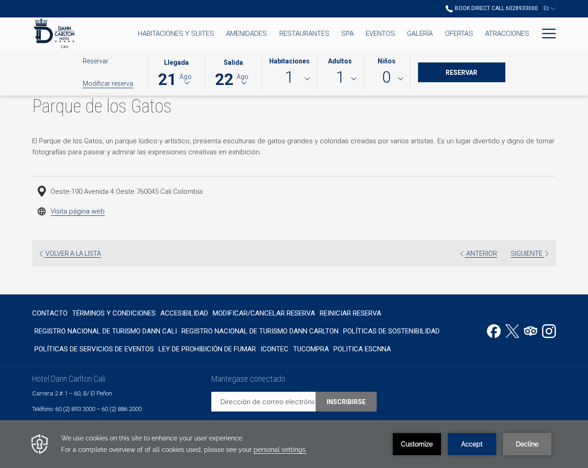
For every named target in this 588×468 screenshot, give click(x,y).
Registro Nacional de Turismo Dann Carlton (260, 331)
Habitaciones (289, 61)
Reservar (475, 72)
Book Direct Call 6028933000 (495, 8)
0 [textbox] (386, 77)
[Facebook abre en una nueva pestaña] (494, 330)
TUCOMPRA (311, 349)
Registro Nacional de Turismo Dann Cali (105, 331)
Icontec (274, 349)
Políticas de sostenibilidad (391, 331)
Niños (387, 61)
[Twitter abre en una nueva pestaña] (512, 330)
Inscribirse (346, 402)
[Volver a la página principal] (54, 33)
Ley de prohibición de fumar (207, 349)
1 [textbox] (289, 77)
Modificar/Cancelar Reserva (264, 313)
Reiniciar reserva (350, 313)
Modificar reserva (108, 83)
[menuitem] (51, 313)
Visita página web (78, 211)
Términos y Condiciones (114, 313)
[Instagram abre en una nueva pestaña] (549, 330)
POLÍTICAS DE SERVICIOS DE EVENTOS (94, 349)
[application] (294, 444)
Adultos (340, 61)
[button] (176, 72)
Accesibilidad (184, 313)
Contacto (50, 313)
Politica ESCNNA (362, 349)
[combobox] (289, 79)
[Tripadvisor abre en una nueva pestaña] (530, 330)
